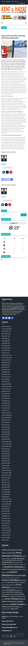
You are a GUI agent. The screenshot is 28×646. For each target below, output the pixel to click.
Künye (3, 1)
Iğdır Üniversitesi (19, 582)
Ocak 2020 (4, 516)
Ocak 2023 (4, 429)
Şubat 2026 (4, 340)
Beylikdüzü (4, 564)
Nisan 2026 (4, 336)
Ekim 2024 (4, 379)
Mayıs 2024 (4, 391)
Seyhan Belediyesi (17, 601)
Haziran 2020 (5, 504)
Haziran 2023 (5, 417)
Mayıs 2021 (4, 477)
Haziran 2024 (5, 388)
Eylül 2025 (4, 352)
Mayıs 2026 (4, 333)
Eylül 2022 (4, 439)
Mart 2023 (4, 424)
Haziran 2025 (5, 360)
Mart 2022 (4, 453)
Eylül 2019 (4, 525)
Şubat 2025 (4, 369)
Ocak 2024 (4, 400)
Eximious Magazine (15, 644)
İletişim (16, 1)
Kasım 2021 (4, 463)
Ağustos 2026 (5, 326)
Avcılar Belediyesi (17, 559)
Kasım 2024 (4, 376)
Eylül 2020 (4, 496)
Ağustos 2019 (5, 528)
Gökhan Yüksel (4, 582)
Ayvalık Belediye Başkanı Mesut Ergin (13, 560)
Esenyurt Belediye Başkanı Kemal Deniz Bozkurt (10, 577)
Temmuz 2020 (5, 501)
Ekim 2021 (4, 465)
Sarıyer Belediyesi (12, 599)
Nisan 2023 (4, 422)
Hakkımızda (12, 641)
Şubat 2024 (4, 398)
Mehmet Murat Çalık (12, 592)
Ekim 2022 (4, 436)
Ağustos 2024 (5, 384)
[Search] (26, 23)
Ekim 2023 (4, 408)
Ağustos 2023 (5, 412)
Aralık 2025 (4, 345)
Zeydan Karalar (17, 604)
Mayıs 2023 (4, 420)
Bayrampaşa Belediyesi (18, 562)
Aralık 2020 (4, 489)
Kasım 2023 (4, 405)
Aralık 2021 (4, 460)
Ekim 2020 (4, 494)
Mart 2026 (4, 338)
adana (4, 550)
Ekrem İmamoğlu (19, 575)
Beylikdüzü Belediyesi (13, 567)
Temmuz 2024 (5, 386)
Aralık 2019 (4, 518)
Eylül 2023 (4, 410)
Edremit (4, 569)
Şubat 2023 (4, 427)
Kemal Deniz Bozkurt (14, 587)
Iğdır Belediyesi (11, 582)
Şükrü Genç (14, 609)
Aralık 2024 (4, 374)
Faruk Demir (23, 580)
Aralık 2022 (4, 432)
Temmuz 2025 (5, 357)
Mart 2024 (4, 396)
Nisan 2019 (4, 537)
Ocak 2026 (4, 343)
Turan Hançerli (6, 604)
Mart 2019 (4, 540)
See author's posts (7, 167)
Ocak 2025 (4, 372)
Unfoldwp (22, 644)
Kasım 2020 (4, 492)
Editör (3, 164)
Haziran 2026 (5, 331)
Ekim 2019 (4, 523)
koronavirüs (11, 590)
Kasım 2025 (4, 348)
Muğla (9, 596)
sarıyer (3, 599)
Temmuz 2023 (5, 415)
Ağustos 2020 (5, 499)
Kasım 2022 (4, 434)
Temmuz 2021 (5, 472)
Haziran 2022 (5, 446)
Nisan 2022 (4, 451)
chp (24, 567)
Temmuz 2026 (5, 328)
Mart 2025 (4, 367)
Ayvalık (3, 560)
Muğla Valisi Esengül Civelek (18, 596)
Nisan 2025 (4, 364)
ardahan (24, 556)
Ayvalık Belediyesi (7, 562)
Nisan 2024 (4, 393)
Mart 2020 (4, 511)
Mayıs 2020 (4, 506)
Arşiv (13, 1)
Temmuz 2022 (5, 444)
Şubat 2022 (4, 456)
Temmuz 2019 (5, 530)
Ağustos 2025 (5, 355)
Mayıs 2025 (4, 362)
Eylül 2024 (4, 381)
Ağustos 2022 (5, 441)
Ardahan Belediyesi (6, 558)
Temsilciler (8, 1)
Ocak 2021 (4, 487)
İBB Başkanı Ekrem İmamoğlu (10, 606)
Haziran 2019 (5, 532)
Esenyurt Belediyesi (11, 580)
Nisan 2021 (4, 480)
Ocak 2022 (4, 458)
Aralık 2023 (4, 403)
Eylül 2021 (4, 468)
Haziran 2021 (5, 475)
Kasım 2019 (4, 520)
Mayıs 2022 (4, 448)
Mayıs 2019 (4, 535)
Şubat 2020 (4, 513)
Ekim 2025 (4, 350)
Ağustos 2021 (5, 470)
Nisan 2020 (4, 508)
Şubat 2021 (4, 484)
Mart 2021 (4, 482)
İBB (25, 604)
